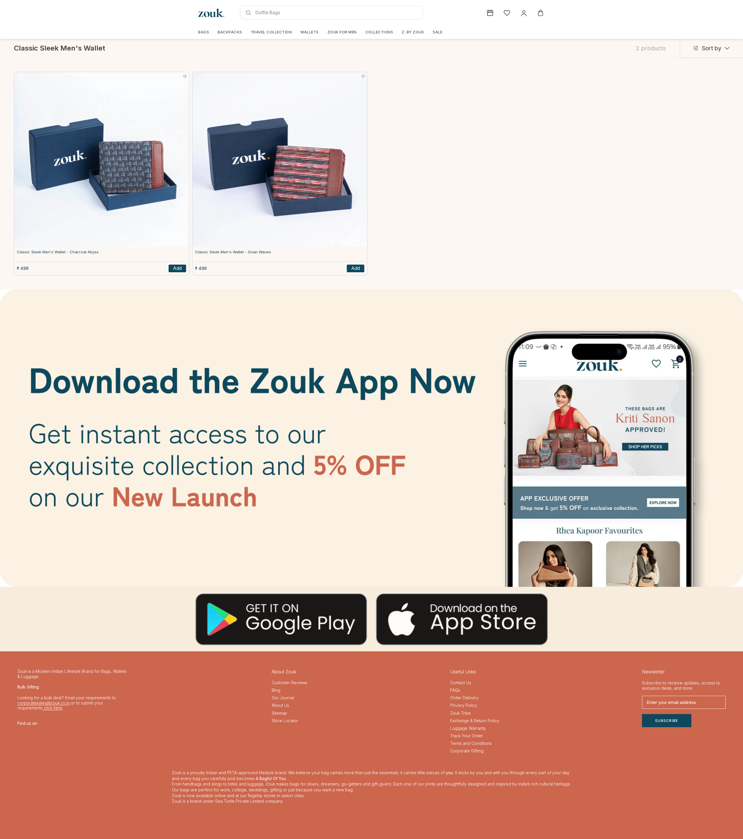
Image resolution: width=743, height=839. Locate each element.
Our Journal (283, 697)
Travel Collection (271, 32)
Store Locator (285, 720)
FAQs (455, 690)
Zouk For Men (342, 32)
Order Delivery (464, 697)
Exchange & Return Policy (474, 720)
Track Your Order (466, 735)
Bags (203, 32)
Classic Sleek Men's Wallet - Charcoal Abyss (58, 252)
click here (52, 707)
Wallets (309, 32)
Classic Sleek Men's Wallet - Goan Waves (233, 252)
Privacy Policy (463, 705)
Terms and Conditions (471, 743)
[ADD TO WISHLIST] (184, 76)
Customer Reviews (289, 682)
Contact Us (460, 682)
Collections (379, 32)
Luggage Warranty (468, 728)
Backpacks (230, 32)
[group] (371, 438)
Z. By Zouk (413, 32)
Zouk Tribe (460, 713)
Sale (437, 32)
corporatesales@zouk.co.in (43, 702)
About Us (280, 705)
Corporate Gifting (467, 750)
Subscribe (666, 720)
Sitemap (279, 713)
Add (177, 268)
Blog (276, 690)
